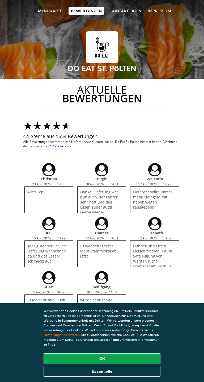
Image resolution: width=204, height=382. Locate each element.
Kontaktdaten (125, 11)
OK (102, 358)
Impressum (159, 11)
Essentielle (102, 371)
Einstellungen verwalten (62, 335)
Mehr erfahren (62, 146)
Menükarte (50, 11)
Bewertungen (86, 11)
